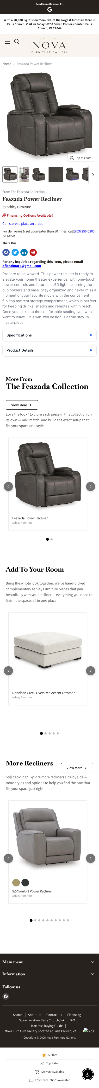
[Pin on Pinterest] (33, 252)
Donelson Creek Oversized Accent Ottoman (43, 692)
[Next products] (90, 486)
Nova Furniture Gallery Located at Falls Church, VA (40, 1031)
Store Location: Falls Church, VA (41, 1020)
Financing (74, 1015)
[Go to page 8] (60, 920)
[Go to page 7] (56, 920)
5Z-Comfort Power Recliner (32, 891)
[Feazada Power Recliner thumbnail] (10, 174)
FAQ (72, 1020)
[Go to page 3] (50, 733)
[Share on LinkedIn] (24, 252)
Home (6, 64)
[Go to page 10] (68, 920)
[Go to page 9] (64, 920)
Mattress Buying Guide (47, 1026)
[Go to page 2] (51, 539)
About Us (34, 1015)
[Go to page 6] (51, 920)
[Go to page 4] (54, 733)
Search (18, 1015)
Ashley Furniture (19, 206)
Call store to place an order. (22, 223)
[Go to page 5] (58, 733)
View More (19, 405)
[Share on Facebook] (6, 252)
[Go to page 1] (47, 539)
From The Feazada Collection (23, 192)
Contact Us (54, 1015)
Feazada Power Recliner (30, 518)
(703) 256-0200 (84, 231)
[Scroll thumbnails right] (92, 175)
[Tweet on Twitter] (15, 252)
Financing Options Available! (29, 215)
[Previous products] (8, 486)
